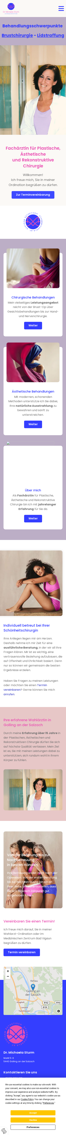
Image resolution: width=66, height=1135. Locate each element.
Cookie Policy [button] (27, 1099)
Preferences (33, 1127)
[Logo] (11, 8)
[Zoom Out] (8, 976)
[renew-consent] (4, 1131)
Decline (33, 1120)
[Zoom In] (8, 971)
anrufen (9, 694)
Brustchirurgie (17, 35)
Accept (33, 1113)
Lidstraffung (50, 35)
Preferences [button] (48, 1103)
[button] (60, 8)
